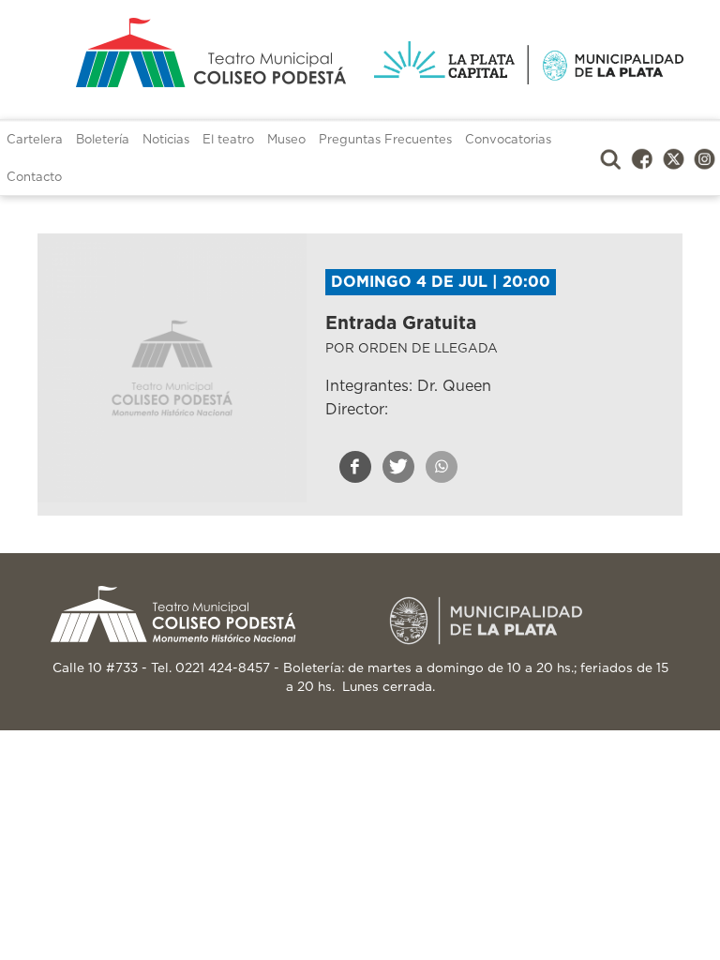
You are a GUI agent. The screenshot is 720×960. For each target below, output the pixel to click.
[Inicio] (191, 52)
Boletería (102, 140)
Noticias (165, 140)
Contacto (34, 178)
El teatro (228, 140)
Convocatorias (508, 140)
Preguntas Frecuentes (385, 140)
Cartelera (35, 140)
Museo (286, 140)
